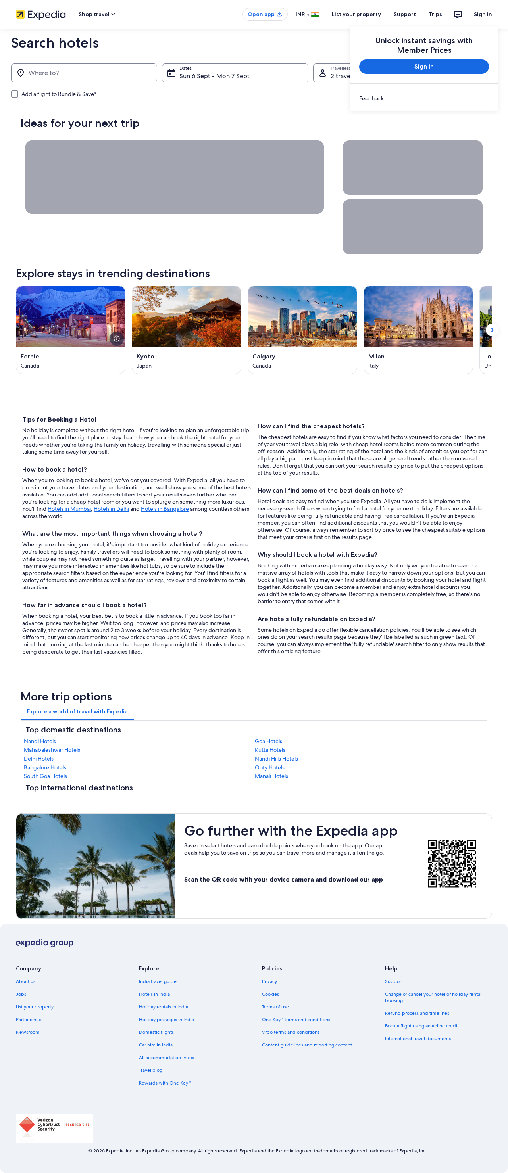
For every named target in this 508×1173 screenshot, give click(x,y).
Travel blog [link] (150, 1070)
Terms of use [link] (275, 1007)
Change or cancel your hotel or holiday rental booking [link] (433, 997)
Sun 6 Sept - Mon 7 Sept (214, 76)
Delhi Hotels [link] (39, 758)
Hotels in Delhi (111, 508)
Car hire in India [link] (156, 1045)
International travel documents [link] (418, 1038)
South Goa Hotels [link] (45, 776)
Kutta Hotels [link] (270, 749)
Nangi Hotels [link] (40, 741)
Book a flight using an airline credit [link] (422, 1026)
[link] (424, 98)
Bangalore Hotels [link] (45, 767)
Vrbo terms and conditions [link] (290, 1032)
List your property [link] (35, 1007)
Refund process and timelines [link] (417, 1013)
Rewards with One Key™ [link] (165, 1083)
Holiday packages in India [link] (166, 1019)
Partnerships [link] (29, 1019)
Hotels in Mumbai (69, 508)
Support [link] (394, 981)
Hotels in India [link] (154, 994)
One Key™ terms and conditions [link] (296, 1019)
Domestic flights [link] (156, 1032)
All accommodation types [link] (166, 1057)
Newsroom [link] (28, 1032)
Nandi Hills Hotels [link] (276, 758)
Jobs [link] (21, 994)
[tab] (77, 711)
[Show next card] (492, 330)
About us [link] (25, 981)
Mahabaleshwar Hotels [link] (52, 749)
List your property (356, 14)
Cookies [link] (270, 994)
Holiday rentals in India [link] (163, 1007)
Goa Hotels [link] (268, 741)
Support (405, 14)
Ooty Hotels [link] (270, 767)
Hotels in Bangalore (165, 508)
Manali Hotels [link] (271, 776)
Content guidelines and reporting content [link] (307, 1045)
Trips (435, 14)
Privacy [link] (269, 981)
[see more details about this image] (117, 339)
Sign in (483, 14)
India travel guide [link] (158, 981)
